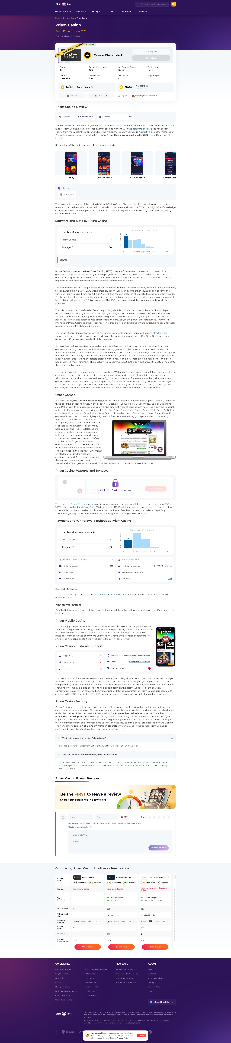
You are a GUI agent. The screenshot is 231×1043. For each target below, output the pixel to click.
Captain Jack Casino (154, 519)
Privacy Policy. (123, 1038)
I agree (141, 1035)
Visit (81, 533)
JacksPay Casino (120, 519)
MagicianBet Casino (86, 519)
